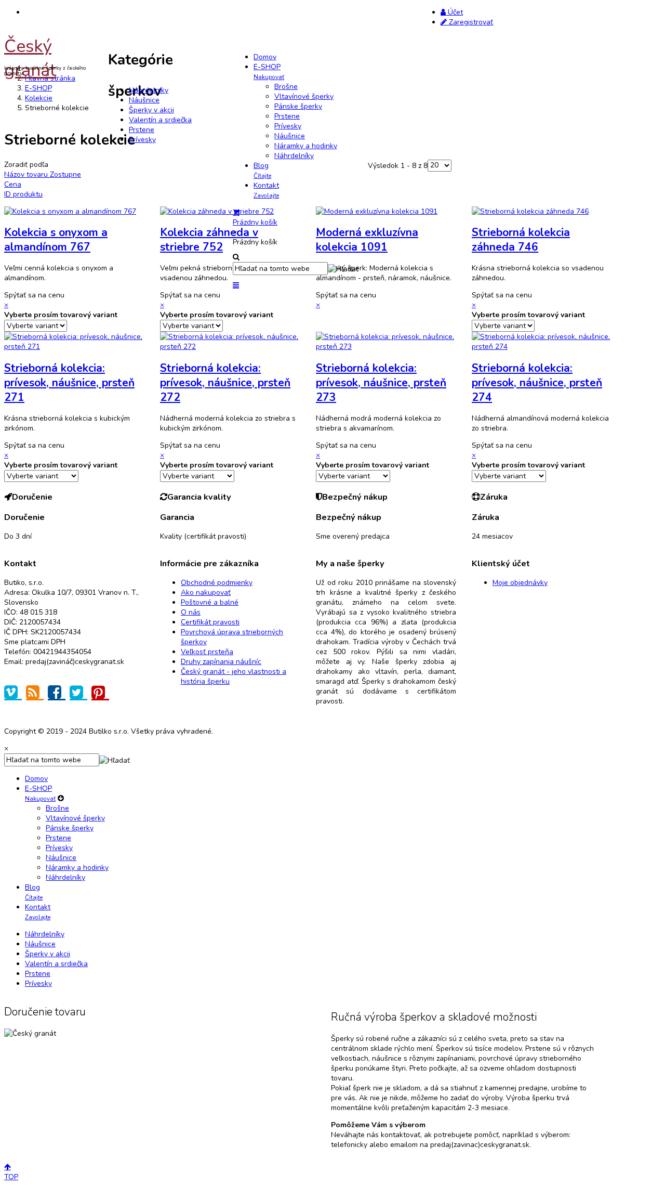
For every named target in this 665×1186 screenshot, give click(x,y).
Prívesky (142, 140)
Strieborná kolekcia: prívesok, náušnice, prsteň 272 (225, 383)
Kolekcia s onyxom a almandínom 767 (56, 239)
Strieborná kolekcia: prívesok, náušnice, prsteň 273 (381, 383)
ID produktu (23, 194)
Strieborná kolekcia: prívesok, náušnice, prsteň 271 (69, 383)
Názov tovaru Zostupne (42, 174)
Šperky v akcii (151, 110)
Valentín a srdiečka (160, 120)
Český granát (30, 58)
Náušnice (144, 100)
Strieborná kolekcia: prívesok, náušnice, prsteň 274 (537, 383)
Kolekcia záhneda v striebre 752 (209, 239)
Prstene (141, 130)
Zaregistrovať (470, 22)
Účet (454, 12)
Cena (12, 184)
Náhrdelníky (148, 90)
